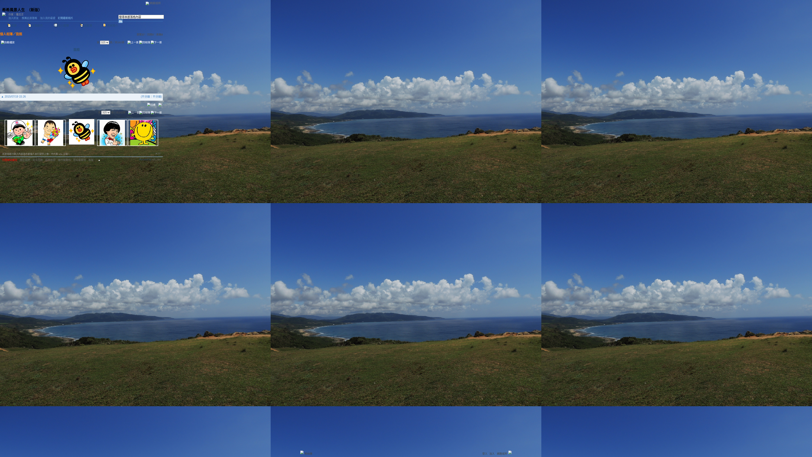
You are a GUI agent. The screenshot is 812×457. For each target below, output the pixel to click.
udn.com (156, 159)
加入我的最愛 (47, 18)
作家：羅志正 (16, 14)
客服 (90, 160)
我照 (19, 34)
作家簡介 (112, 25)
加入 (492, 453)
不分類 (146, 96)
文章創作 (37, 25)
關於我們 (25, 160)
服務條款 (50, 160)
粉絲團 (308, 453)
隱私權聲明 (79, 160)
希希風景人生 (13, 10)
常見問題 (38, 160)
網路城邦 (155, 3)
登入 (484, 453)
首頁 (14, 25)
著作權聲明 (64, 160)
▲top (158, 153)
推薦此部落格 (29, 18)
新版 (34, 10)
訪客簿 (88, 25)
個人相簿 (63, 25)
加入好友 (13, 18)
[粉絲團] (302, 452)
